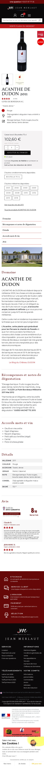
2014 (34, 193)
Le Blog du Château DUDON (22, 362)
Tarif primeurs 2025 (8, 682)
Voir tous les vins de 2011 (14, 205)
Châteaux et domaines (32, 666)
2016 (16, 198)
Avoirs (26, 682)
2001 (8, 188)
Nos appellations (30, 658)
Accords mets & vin (11, 236)
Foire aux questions (9, 658)
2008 (17, 193)
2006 (8, 193)
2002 (17, 188)
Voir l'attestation (12, 514)
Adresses (27, 685)
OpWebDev (26, 704)
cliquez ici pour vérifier (11, 694)
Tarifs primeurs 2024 (9, 680)
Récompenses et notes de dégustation (19, 225)
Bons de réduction (30, 688)
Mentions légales (30, 650)
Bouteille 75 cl (13, 177)
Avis (4, 242)
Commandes (28, 680)
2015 (8, 198)
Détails (6, 230)
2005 (34, 188)
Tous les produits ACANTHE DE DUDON (20, 210)
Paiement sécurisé (8, 653)
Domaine (7, 219)
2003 (25, 188)
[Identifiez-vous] (15, 15)
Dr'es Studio (36, 704)
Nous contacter (7, 656)
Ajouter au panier (17, 153)
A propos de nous (30, 664)
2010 (26, 193)
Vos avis (26, 661)
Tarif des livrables (8, 677)
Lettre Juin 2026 (7, 674)
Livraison (5, 650)
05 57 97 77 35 (24, 699)
